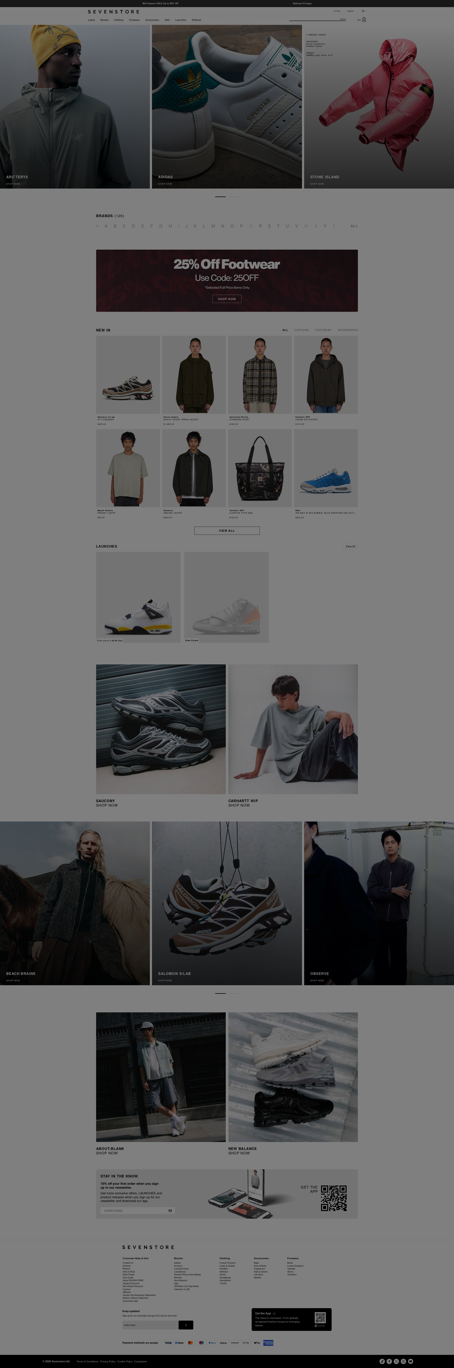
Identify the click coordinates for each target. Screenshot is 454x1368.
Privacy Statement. (65, 1357)
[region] (73, 1346)
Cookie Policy (42, 1357)
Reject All (121, 1346)
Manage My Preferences (121, 1354)
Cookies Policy (17, 1350)
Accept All (121, 1337)
